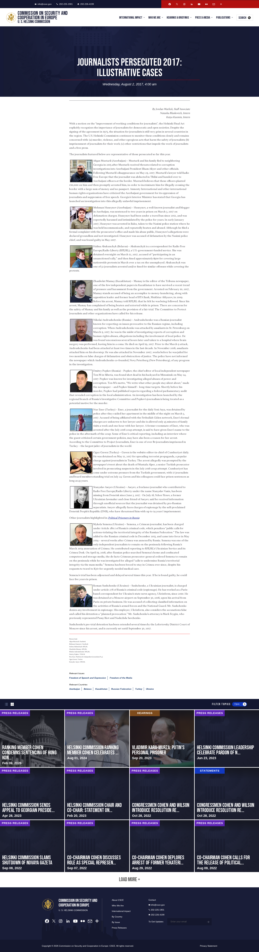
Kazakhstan (101, 689)
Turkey (138, 689)
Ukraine (150, 689)
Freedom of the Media (121, 678)
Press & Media (202, 17)
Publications (223, 17)
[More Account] (221, 4)
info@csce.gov (45, 4)
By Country (117, 916)
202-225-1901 (66, 4)
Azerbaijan (74, 689)
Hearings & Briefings (178, 17)
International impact (121, 911)
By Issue (116, 922)
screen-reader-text (32, 738)
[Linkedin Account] (191, 4)
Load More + (129, 879)
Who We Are (154, 17)
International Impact (130, 17)
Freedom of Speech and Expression (87, 678)
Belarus (88, 689)
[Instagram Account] (184, 4)
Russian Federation (121, 689)
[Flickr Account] (206, 4)
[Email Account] (213, 4)
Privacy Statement (208, 946)
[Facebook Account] (169, 4)
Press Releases (119, 928)
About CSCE (118, 900)
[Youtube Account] (199, 4)
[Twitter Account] (177, 4)
